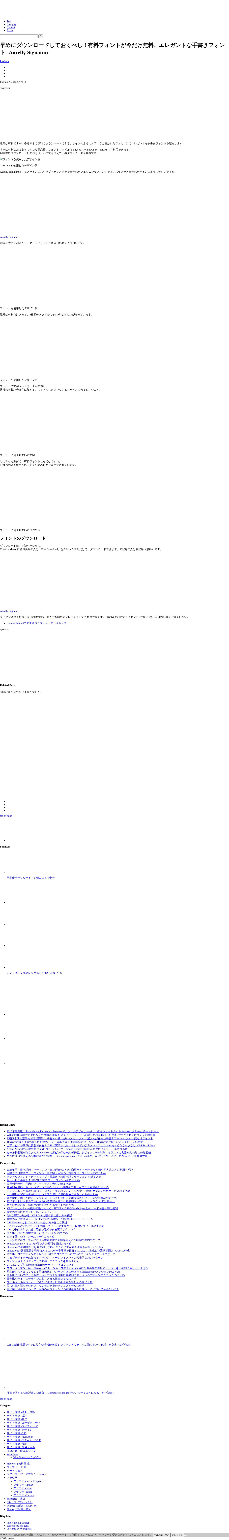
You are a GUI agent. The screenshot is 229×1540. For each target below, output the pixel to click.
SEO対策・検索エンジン (21, 1450)
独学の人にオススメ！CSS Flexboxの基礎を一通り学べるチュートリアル (50, 1219)
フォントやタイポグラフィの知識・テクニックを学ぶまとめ (43, 1261)
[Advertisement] (114, 115)
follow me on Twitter (18, 1522)
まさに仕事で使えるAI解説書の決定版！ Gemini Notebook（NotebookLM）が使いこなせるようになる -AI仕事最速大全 (77, 1156)
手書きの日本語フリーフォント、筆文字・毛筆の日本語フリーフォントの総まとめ (56, 1173)
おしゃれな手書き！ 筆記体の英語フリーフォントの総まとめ (43, 1180)
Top (9, 21)
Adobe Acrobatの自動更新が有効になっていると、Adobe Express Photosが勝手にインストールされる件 (67, 1149)
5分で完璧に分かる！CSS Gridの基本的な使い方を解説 (39, 1215)
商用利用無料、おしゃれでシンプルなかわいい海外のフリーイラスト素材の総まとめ (58, 1187)
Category (11, 24)
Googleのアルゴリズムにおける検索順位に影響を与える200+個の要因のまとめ (54, 1240)
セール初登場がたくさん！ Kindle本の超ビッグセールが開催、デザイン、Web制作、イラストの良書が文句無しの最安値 (79, 1152)
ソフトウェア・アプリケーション (27, 1474)
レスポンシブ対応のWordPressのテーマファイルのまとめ (40, 1264)
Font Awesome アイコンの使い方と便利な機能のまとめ (39, 1243)
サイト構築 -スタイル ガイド (24, 1440)
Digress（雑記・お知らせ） (23, 1505)
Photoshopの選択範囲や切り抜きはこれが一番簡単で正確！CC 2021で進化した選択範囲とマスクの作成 (68, 1250)
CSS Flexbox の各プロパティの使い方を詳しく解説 (37, 1222)
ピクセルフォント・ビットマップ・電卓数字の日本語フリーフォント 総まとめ (54, 1176)
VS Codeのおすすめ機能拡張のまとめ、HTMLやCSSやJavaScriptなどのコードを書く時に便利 (62, 1208)
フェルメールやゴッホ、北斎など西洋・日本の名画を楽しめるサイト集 (50, 1282)
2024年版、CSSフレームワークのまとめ (30, 1236)
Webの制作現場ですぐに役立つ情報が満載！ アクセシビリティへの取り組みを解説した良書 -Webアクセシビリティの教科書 (81, 1134)
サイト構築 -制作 (17, 1419)
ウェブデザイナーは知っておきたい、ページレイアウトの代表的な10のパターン (55, 1257)
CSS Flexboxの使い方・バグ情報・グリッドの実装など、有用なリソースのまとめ (55, 1226)
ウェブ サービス (16, 1467)
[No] (185, 1535)
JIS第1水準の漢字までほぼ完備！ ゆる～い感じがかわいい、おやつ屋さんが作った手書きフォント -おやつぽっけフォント (80, 1138)
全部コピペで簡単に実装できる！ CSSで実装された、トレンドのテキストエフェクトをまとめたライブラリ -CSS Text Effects (81, 1145)
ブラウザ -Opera (22, 1488)
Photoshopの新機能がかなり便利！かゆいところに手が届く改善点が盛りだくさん (55, 1247)
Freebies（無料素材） (19, 1463)
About (10, 30)
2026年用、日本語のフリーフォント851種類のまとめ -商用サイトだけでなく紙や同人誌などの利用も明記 (70, 1169)
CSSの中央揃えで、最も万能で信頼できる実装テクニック (41, 1229)
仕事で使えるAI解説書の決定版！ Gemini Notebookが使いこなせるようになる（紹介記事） (61, 1392)
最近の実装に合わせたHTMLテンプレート (32, 1212)
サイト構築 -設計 (17, 1415)
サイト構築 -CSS (16, 1433)
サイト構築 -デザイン (19, 1429)
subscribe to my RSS (18, 1525)
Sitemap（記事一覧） (19, 1509)
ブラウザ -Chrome (23, 1495)
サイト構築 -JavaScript (20, 1436)
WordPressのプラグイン (27, 1457)
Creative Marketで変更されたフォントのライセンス (37, 623)
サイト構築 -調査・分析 (21, 1412)
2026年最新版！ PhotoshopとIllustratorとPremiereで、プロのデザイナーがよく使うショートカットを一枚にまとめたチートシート (83, 1131)
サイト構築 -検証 (17, 1443)
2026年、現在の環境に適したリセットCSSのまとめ (37, 1233)
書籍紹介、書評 (16, 1498)
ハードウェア (15, 1470)
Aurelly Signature (9, 237)
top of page (6, 815)
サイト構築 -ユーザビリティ (23, 1422)
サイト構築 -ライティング (22, 1426)
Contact (11, 27)
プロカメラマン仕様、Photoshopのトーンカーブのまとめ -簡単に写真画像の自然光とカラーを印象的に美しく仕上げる (77, 1268)
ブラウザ (12, 1477)
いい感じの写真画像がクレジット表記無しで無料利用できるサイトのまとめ (52, 1194)
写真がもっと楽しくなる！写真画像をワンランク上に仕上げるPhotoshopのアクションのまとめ (63, 1271)
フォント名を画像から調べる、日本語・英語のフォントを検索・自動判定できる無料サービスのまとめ (68, 1190)
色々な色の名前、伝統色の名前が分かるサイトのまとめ (40, 1204)
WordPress (12, 1454)
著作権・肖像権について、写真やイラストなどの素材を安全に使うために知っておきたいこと (63, 1289)
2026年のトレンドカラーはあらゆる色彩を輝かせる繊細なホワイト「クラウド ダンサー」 (61, 1201)
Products (4, 61)
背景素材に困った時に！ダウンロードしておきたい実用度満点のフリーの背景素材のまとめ (62, 1197)
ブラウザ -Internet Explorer (28, 1481)
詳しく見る (177, 1535)
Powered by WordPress (19, 1528)
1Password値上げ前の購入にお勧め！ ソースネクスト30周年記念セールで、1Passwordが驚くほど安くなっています (75, 1142)
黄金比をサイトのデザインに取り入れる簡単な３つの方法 (41, 1278)
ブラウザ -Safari (22, 1491)
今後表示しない (161, 1535)
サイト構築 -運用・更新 (21, 1447)
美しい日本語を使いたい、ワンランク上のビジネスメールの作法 (45, 1285)
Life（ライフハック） (20, 1502)
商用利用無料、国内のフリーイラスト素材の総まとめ (39, 1183)
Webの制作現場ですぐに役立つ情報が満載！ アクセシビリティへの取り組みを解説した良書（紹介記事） (70, 1344)
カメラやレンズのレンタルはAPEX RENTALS (34, 973)
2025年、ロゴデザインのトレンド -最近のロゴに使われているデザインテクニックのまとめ (61, 1254)
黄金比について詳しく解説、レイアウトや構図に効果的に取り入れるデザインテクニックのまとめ (66, 1275)
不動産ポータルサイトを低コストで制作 (31, 877)
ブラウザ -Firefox (23, 1484)
